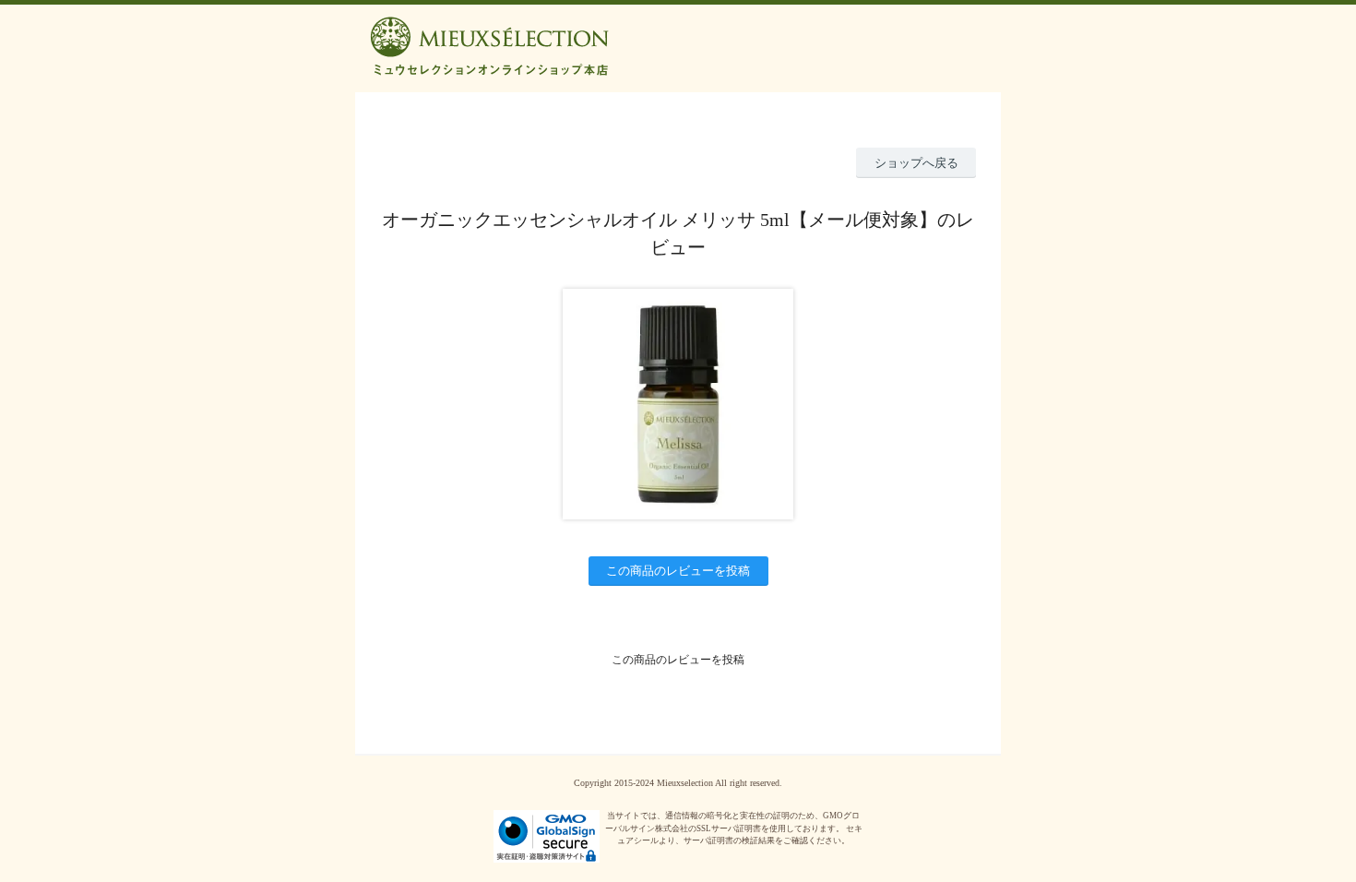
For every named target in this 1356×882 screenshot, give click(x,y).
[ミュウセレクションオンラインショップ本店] (678, 32)
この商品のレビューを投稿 (678, 571)
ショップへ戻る (916, 163)
